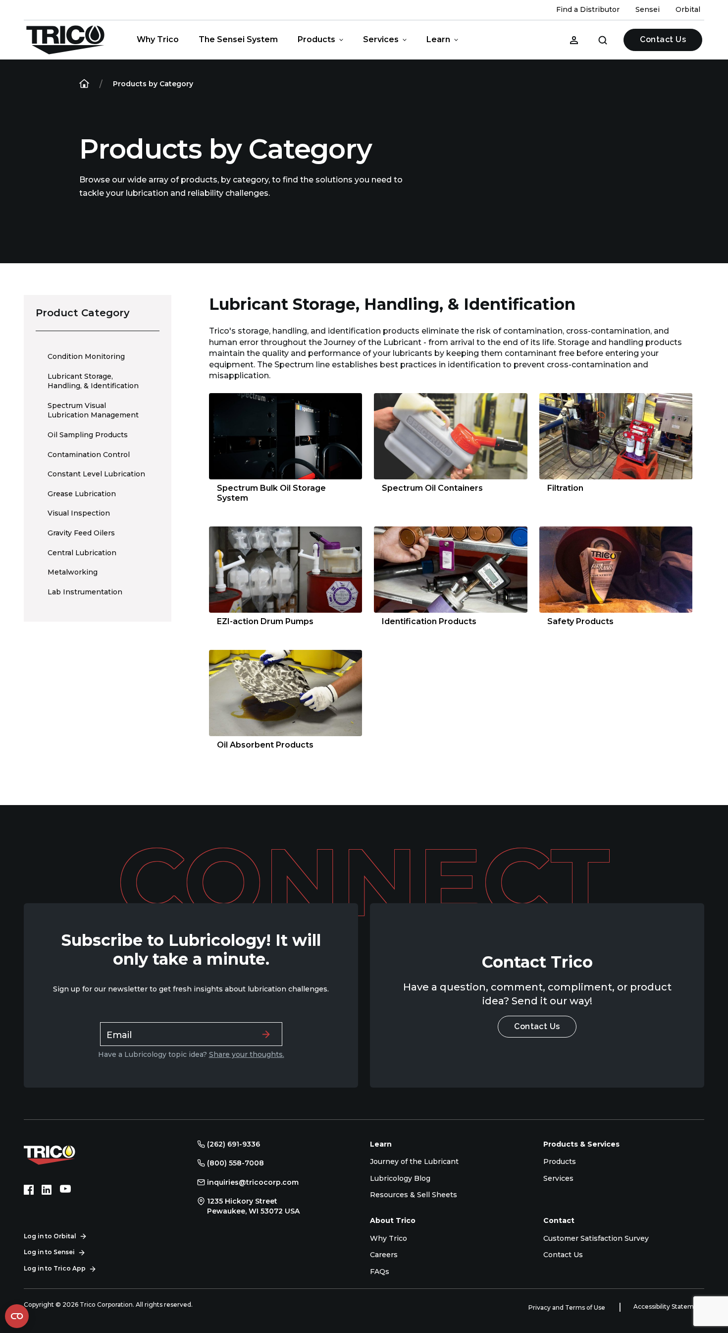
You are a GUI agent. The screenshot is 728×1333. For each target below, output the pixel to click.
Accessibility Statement (668, 1306)
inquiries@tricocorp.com (253, 1182)
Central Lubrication (82, 552)
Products (316, 39)
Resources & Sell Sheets (413, 1194)
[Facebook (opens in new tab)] (29, 1190)
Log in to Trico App (55, 1268)
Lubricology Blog (400, 1178)
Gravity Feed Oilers (81, 532)
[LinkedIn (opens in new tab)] (47, 1190)
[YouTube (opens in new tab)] (65, 1190)
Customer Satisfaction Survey (596, 1238)
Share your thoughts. (246, 1054)
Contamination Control (89, 454)
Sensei (647, 9)
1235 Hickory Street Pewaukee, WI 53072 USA (253, 1206)
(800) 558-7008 (235, 1163)
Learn (438, 39)
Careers (384, 1254)
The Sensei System (238, 39)
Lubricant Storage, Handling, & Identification (93, 381)
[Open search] (603, 39)
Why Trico (158, 39)
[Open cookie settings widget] (17, 1316)
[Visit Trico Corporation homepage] (63, 1153)
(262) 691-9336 (233, 1144)
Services (381, 39)
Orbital (688, 9)
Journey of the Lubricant (414, 1161)
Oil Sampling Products (88, 434)
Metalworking (73, 572)
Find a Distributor (588, 9)
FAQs (379, 1271)
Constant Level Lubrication (96, 473)
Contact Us (663, 39)
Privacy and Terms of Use (567, 1307)
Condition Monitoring (86, 356)
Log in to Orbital (50, 1236)
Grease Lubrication (82, 493)
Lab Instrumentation (85, 591)
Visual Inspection (79, 513)
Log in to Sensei (49, 1252)
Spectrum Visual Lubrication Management (93, 410)
